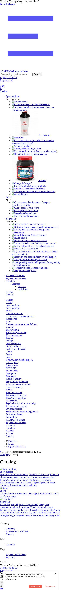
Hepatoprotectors (8, 482)
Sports (9, 357)
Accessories (20, 477)
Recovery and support (33, 512)
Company (10, 528)
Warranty (10, 557)
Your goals (11, 376)
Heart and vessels (45, 507)
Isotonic (21, 482)
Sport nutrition (12, 308)
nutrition (24, 71)
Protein (3, 474)
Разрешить (35, 586)
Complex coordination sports (13, 493)
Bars (29, 477)
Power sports (10, 496)
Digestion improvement (27, 504)
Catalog (9, 302)
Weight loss (55, 515)
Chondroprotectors (37, 474)
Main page (5, 454)
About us (10, 281)
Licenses (16, 284)
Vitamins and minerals (17, 474)
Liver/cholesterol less (31, 510)
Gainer (33, 485)
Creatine (11, 480)
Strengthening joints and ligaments (16, 515)
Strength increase (52, 512)
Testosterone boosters (20, 485)
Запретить (50, 586)
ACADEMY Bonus (15, 275)
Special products (41, 482)
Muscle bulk (47, 510)
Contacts (10, 294)
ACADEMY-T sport (10, 71)
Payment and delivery (16, 278)
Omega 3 (29, 482)
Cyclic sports (34, 493)
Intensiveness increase (10, 510)
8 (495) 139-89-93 (8, 77)
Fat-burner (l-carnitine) (40, 480)
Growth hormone (21, 507)
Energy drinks (22, 480)
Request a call (6, 80)
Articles (9, 292)
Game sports (46, 493)
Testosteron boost (41, 515)
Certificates (23, 289)
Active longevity (8, 504)
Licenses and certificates (17, 531)
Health (33, 507)
